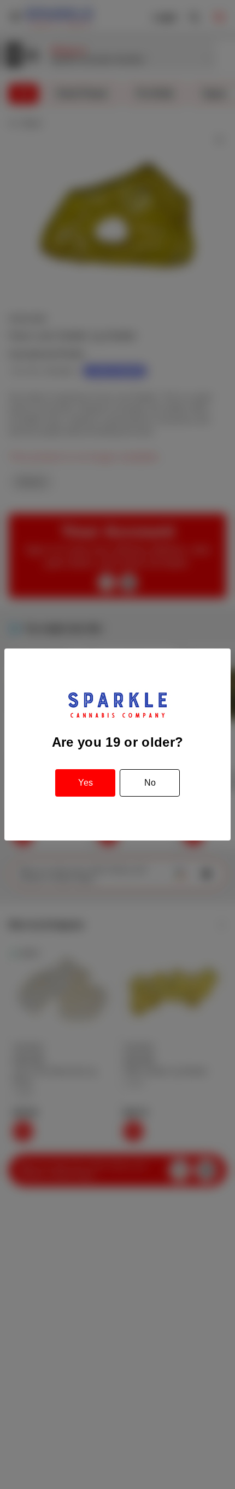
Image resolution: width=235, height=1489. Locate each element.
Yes (85, 782)
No (150, 782)
